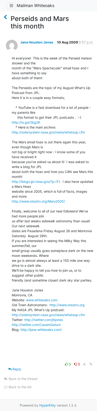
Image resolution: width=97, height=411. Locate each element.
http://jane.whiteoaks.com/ (41, 330)
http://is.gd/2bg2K (26, 122)
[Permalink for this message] (90, 364)
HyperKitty (47, 405)
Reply (16, 369)
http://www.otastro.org (67, 305)
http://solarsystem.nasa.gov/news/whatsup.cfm (48, 132)
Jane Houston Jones (36, 42)
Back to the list (20, 387)
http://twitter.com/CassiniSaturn (36, 325)
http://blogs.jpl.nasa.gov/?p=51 (36, 182)
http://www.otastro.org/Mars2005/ (38, 201)
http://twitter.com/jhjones (43, 320)
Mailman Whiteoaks (35, 5)
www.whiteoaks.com (41, 300)
